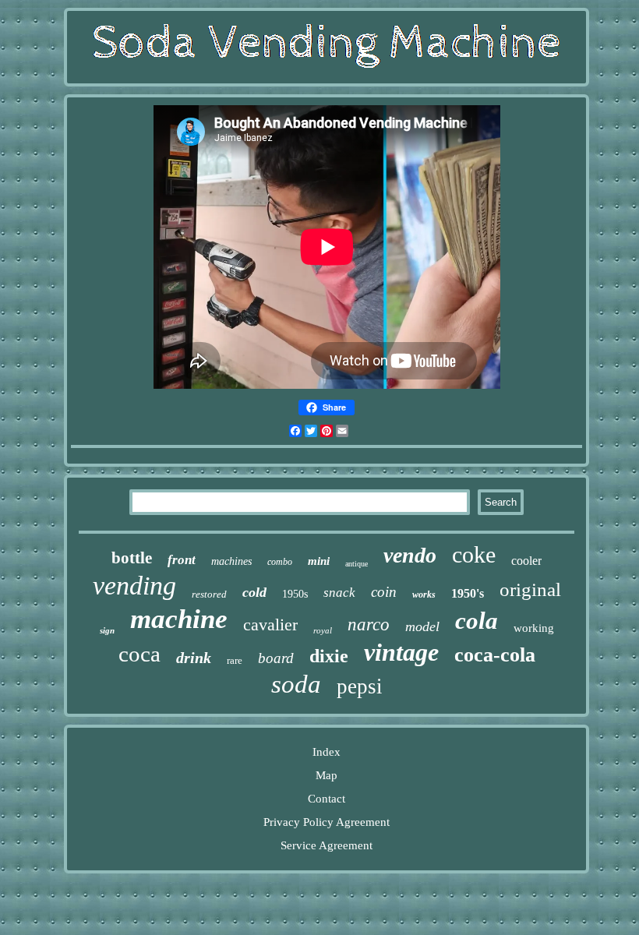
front (182, 559)
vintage (401, 652)
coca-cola (494, 655)
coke (474, 554)
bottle (131, 558)
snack (339, 592)
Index (326, 752)
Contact (326, 798)
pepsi (360, 686)
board (276, 658)
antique (356, 563)
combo (279, 561)
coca (139, 653)
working (534, 628)
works (424, 594)
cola (476, 620)
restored (209, 594)
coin (384, 592)
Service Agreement (326, 845)
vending (134, 585)
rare (234, 660)
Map (326, 775)
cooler (526, 560)
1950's (467, 593)
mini (319, 561)
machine (179, 619)
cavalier (270, 624)
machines (231, 561)
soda (296, 684)
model (422, 626)
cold (254, 592)
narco (369, 624)
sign (107, 630)
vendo (409, 555)
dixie (328, 656)
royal (322, 630)
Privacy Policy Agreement (326, 822)
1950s (295, 594)
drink (193, 657)
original (530, 589)
